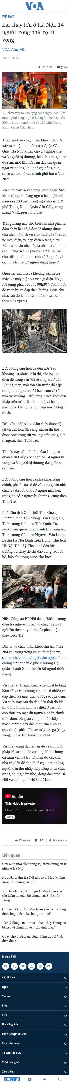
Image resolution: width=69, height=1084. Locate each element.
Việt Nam (8, 16)
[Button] (45, 67)
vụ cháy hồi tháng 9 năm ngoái (32, 657)
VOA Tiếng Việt (13, 49)
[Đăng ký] (48, 966)
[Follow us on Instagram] (31, 966)
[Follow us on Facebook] (5, 966)
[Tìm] (59, 1079)
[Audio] (44, 1079)
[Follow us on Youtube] (22, 966)
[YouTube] (30, 1079)
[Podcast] (40, 966)
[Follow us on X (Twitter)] (14, 966)
